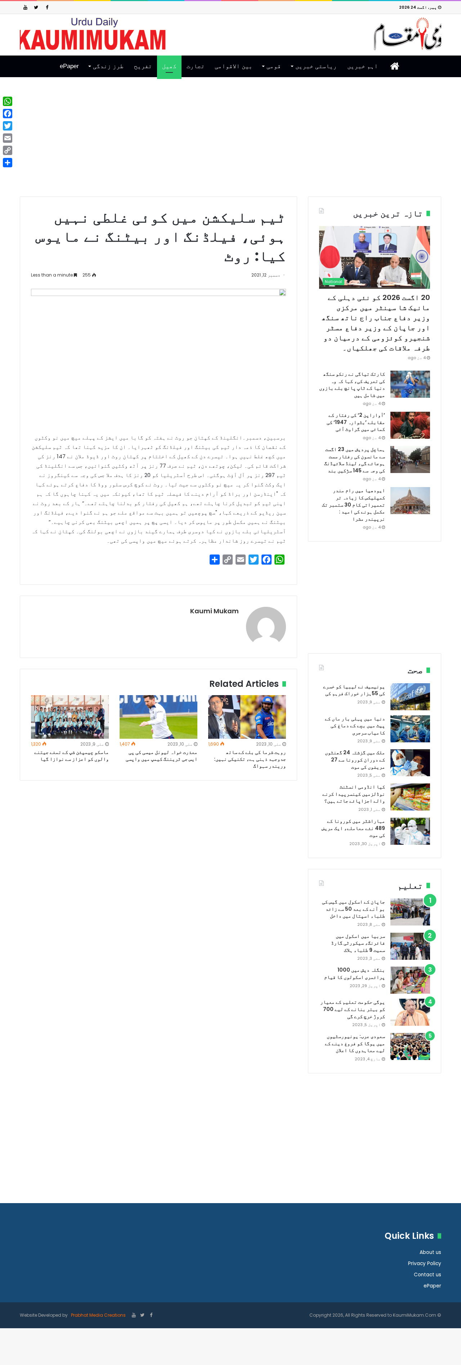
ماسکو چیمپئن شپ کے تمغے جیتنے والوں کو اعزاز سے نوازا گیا (71, 755)
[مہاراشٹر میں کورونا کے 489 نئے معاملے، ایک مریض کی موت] (410, 831)
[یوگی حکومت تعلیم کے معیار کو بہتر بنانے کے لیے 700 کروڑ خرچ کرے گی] (410, 1012)
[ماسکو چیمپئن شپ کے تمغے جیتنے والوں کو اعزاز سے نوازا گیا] (70, 717)
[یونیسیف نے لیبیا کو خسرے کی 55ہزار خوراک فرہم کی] (410, 696)
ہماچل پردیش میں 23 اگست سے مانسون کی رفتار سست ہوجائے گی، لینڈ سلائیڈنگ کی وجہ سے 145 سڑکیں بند (354, 460)
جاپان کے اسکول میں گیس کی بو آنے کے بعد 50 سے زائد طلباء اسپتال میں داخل (353, 908)
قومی (274, 66)
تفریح (143, 66)
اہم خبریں (362, 66)
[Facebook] (46, 7)
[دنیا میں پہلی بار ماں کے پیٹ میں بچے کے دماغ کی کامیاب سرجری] (410, 728)
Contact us (427, 1274)
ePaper (69, 66)
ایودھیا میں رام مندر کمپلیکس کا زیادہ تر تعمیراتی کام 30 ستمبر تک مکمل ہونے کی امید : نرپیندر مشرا (353, 504)
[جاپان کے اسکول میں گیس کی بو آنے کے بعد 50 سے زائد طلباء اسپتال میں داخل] (410, 912)
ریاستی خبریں (316, 66)
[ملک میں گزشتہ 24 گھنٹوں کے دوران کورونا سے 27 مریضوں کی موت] (410, 762)
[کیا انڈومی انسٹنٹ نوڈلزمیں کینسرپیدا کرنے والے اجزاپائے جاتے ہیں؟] (410, 796)
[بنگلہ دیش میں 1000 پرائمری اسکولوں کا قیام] (410, 980)
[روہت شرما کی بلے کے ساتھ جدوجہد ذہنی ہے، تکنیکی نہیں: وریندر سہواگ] (247, 717)
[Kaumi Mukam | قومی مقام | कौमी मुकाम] (230, 34)
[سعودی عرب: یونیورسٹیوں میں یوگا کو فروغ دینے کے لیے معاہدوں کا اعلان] (410, 1046)
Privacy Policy (424, 1263)
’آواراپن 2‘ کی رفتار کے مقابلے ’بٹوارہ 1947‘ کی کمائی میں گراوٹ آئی (356, 422)
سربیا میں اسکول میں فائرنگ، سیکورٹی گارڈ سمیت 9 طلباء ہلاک (358, 943)
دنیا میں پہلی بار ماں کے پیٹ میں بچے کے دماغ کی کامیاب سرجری (355, 725)
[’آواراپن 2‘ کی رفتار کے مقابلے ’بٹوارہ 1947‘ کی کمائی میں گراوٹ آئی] (410, 425)
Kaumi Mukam (214, 610)
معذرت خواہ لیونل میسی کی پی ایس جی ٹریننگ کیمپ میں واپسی (161, 755)
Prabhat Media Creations (98, 1315)
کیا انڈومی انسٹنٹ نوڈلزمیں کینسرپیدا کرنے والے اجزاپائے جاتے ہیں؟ (353, 793)
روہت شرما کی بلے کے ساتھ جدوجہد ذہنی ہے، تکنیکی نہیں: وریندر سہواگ (250, 758)
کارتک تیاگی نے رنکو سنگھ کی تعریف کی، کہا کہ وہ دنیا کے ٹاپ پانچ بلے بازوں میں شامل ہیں (352, 384)
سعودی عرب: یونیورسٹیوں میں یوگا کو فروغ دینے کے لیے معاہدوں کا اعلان (355, 1043)
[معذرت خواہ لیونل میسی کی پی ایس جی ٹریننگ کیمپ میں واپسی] (158, 717)
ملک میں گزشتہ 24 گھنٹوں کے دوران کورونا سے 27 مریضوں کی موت (355, 759)
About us (430, 1252)
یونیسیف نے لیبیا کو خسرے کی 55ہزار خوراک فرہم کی (354, 690)
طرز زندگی (108, 66)
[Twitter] (36, 7)
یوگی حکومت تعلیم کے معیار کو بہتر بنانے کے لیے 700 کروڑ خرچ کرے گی (352, 1009)
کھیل (169, 66)
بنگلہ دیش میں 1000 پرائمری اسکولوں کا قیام (354, 973)
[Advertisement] (230, 142)
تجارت (196, 66)
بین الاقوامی (233, 66)
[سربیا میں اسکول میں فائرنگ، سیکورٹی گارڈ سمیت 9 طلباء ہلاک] (410, 946)
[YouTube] (25, 7)
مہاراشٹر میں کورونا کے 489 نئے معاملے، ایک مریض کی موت (353, 828)
